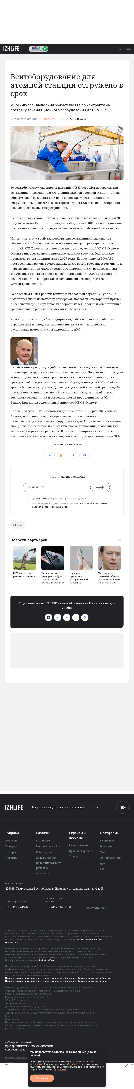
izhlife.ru (76, 1064)
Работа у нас (44, 852)
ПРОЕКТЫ (50, 119)
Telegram (106, 846)
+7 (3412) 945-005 (18, 907)
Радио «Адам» (78, 845)
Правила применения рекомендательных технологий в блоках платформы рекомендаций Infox (56, 981)
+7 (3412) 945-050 (58, 907)
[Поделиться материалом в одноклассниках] (61, 455)
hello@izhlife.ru (96, 907)
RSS (102, 869)
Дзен (103, 863)
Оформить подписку (58, 807)
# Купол (17, 524)
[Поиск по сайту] (120, 49)
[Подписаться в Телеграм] (57, 617)
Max (102, 852)
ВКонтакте (107, 840)
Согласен (42, 1078)
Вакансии (42, 873)
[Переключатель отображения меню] (129, 49)
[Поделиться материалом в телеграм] (73, 455)
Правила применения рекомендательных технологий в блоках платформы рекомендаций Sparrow (58, 978)
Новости (11, 840)
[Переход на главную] (11, 49)
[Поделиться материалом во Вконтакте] (49, 455)
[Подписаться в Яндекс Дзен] (48, 617)
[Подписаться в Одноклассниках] (75, 617)
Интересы (12, 852)
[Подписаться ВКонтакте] (66, 617)
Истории (11, 846)
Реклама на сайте (48, 846)
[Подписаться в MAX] (84, 617)
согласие (42, 499)
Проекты (11, 857)
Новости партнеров (28, 540)
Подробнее (60, 1069)
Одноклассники (110, 857)
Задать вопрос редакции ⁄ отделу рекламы (48, 863)
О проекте (43, 840)
